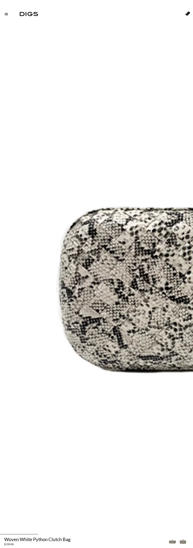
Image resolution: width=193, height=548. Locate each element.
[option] (172, 541)
